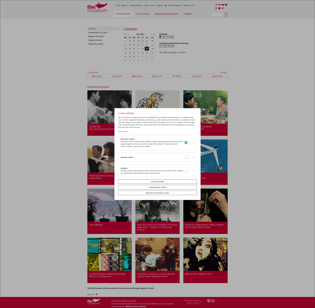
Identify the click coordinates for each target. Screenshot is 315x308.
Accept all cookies (157, 181)
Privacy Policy (123, 131)
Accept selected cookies (157, 187)
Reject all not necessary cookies (157, 193)
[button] (192, 142)
